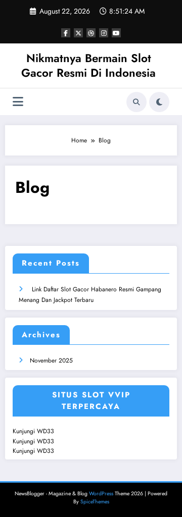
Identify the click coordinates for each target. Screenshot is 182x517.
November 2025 (51, 360)
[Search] (136, 102)
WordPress (101, 493)
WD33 (45, 431)
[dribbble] (91, 32)
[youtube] (116, 32)
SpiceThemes (94, 501)
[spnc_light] (159, 102)
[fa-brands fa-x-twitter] (78, 32)
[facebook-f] (65, 32)
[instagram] (103, 32)
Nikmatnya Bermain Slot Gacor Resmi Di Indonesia (88, 65)
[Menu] (18, 102)
